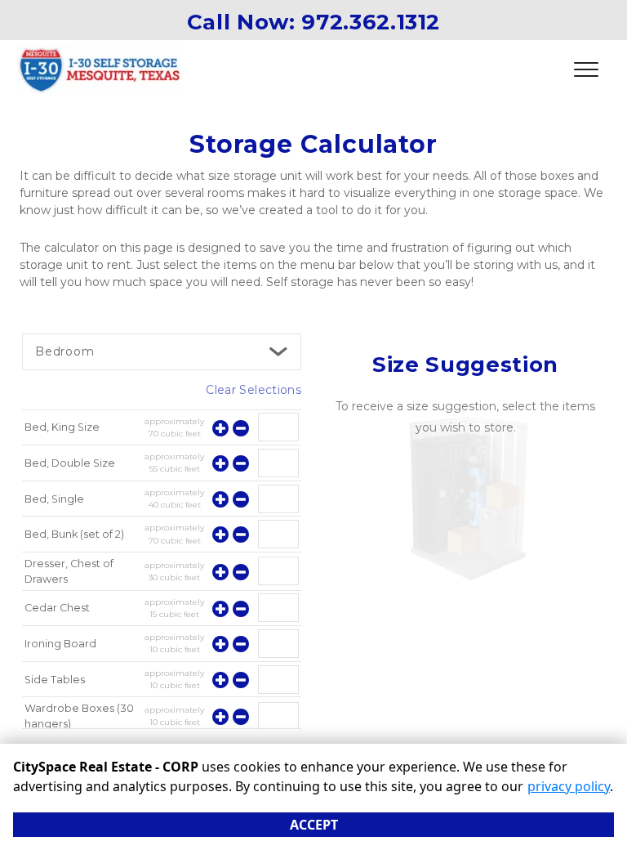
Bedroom (65, 351)
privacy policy (568, 786)
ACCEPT (314, 825)
